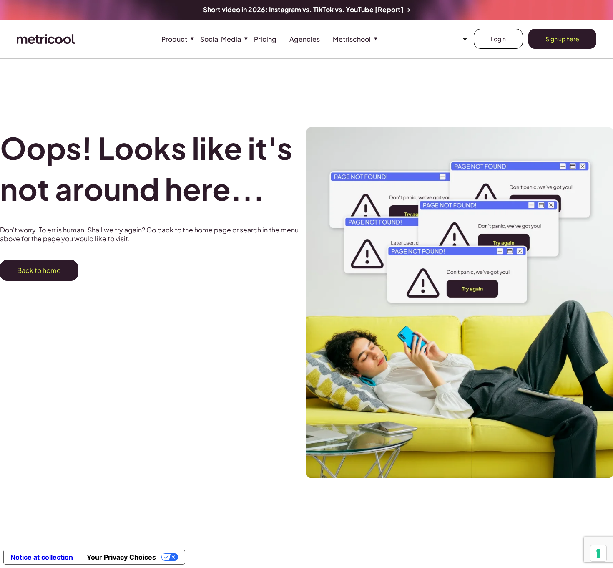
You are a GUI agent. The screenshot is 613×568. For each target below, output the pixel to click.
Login (498, 39)
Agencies (304, 39)
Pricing (265, 39)
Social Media (220, 39)
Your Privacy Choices (121, 557)
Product (174, 39)
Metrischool (352, 39)
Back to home (39, 270)
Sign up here (562, 39)
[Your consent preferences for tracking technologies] (598, 553)
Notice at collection (41, 557)
